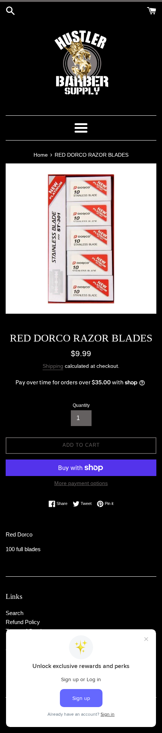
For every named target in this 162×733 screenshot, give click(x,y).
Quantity (81, 405)
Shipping (53, 366)
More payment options (81, 483)
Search (14, 613)
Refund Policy (23, 622)
